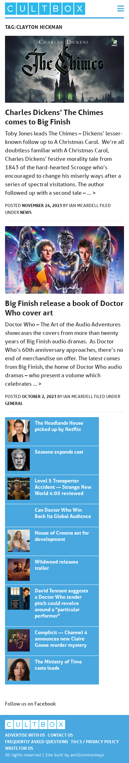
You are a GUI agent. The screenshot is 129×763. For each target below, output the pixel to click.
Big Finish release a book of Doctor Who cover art (52, 431)
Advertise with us (25, 735)
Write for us (19, 748)
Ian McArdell (84, 205)
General (14, 403)
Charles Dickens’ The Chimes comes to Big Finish (54, 117)
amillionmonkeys (87, 755)
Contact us (60, 735)
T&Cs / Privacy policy (95, 741)
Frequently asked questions (36, 741)
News (26, 212)
